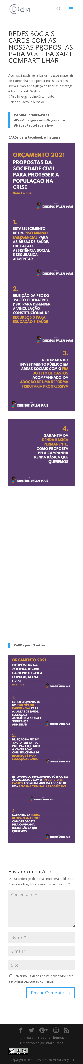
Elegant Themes (51, 1037)
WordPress (54, 1043)
